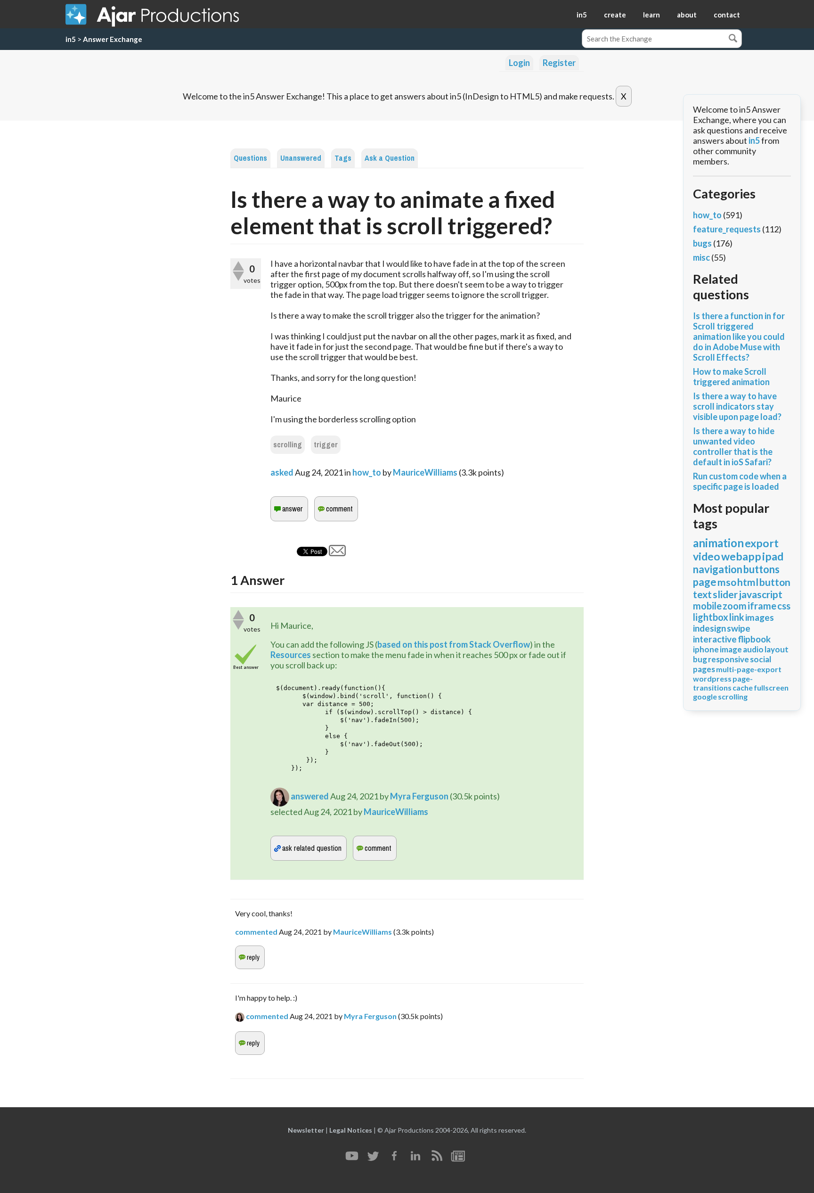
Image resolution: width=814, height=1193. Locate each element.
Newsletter (306, 1130)
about (687, 14)
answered (310, 796)
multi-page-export (748, 669)
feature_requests (727, 229)
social (760, 659)
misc (701, 257)
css (783, 605)
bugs (702, 243)
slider (725, 594)
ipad (772, 556)
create (615, 14)
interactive (715, 639)
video (706, 556)
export (762, 543)
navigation (717, 569)
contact (727, 14)
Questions (250, 158)
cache (743, 687)
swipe (738, 628)
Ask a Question (390, 158)
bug (700, 659)
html (747, 582)
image (731, 649)
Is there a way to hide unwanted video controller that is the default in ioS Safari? (733, 446)
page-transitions (723, 683)
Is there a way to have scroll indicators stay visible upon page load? (737, 406)
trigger (326, 444)
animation (718, 543)
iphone (706, 649)
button (774, 582)
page (704, 582)
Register (559, 63)
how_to (366, 472)
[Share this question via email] (337, 553)
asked (281, 472)
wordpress (712, 678)
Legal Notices (350, 1130)
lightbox (710, 617)
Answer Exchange (112, 39)
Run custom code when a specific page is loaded (740, 481)
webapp (741, 556)
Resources (291, 655)
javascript (760, 594)
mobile (707, 605)
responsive (728, 659)
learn (651, 14)
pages (704, 669)
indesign (709, 628)
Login (519, 63)
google (705, 696)
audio (753, 649)
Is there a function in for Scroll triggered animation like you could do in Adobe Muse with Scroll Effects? (739, 336)
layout (777, 649)
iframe (762, 605)
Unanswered (300, 158)
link (736, 617)
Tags (342, 158)
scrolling (287, 444)
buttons (761, 569)
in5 (582, 14)
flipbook (754, 639)
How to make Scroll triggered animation (731, 376)
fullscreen (771, 687)
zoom (735, 605)
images (759, 617)
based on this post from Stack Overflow (453, 644)
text (702, 594)
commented (256, 931)
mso (726, 582)
